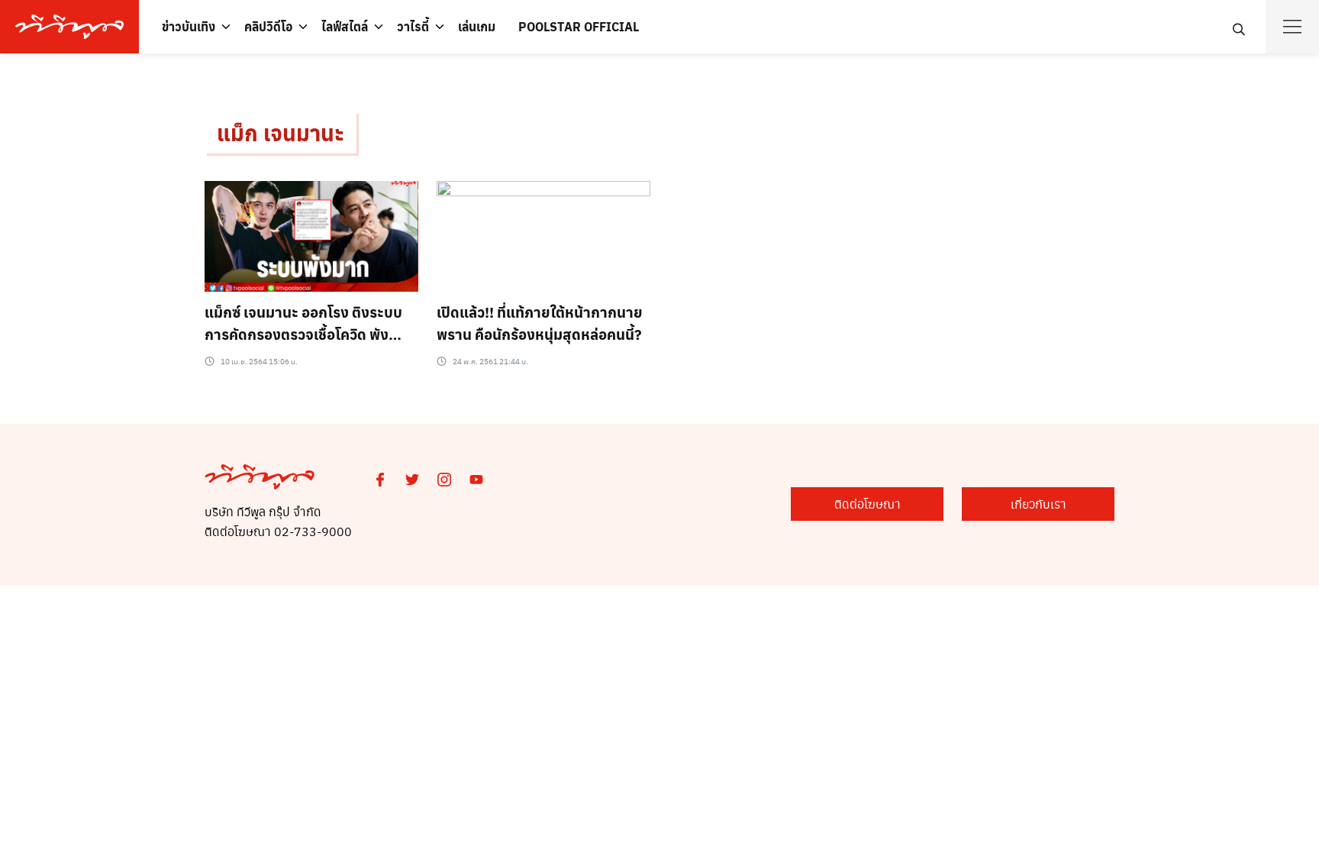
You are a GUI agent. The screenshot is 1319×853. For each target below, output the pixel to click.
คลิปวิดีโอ (268, 26)
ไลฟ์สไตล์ (344, 26)
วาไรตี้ (413, 26)
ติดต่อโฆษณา (867, 503)
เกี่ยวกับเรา (1038, 503)
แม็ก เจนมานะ (280, 132)
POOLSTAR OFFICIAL (578, 26)
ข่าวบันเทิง (188, 26)
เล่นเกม (476, 26)
